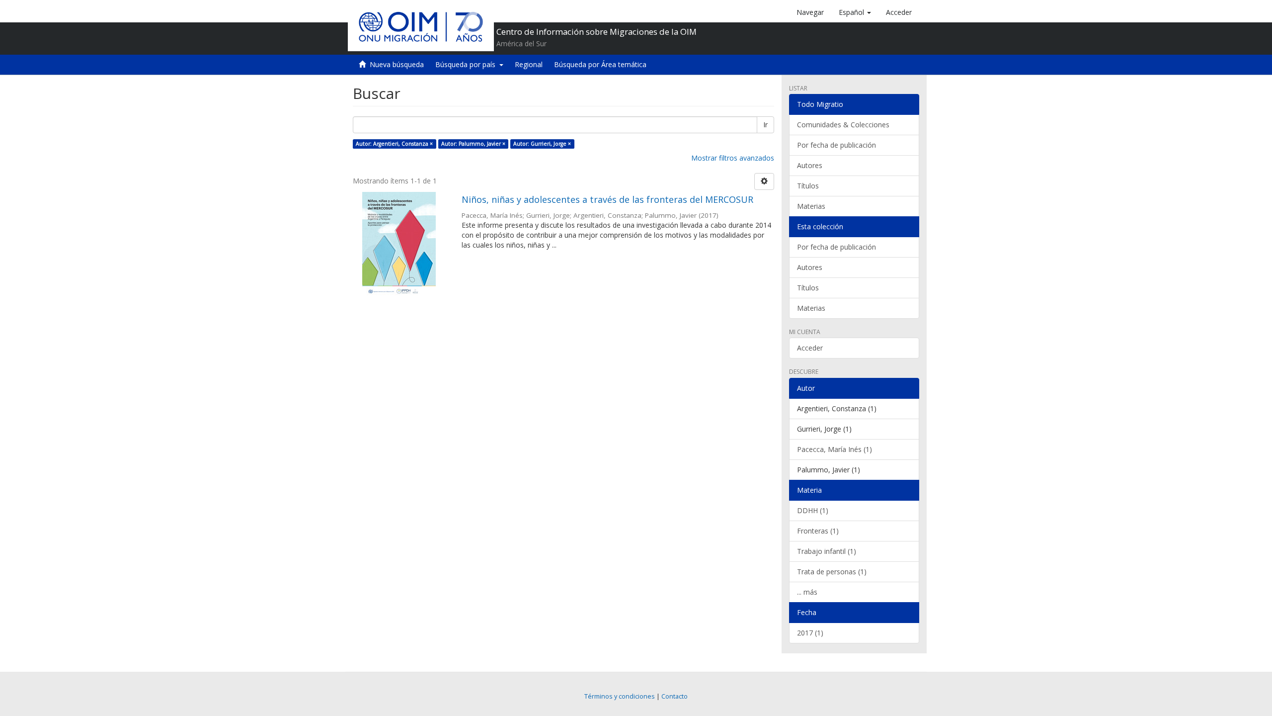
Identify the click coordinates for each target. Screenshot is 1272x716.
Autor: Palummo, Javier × (473, 143)
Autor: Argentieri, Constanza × (394, 143)
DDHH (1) (812, 510)
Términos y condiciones (619, 696)
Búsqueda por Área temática (600, 64)
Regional (529, 64)
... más (807, 592)
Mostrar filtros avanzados (732, 158)
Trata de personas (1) (832, 571)
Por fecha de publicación (836, 145)
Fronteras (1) (818, 531)
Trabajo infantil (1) (826, 551)
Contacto (674, 696)
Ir (765, 124)
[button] (854, 12)
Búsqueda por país (467, 64)
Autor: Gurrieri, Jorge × (542, 143)
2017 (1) (810, 632)
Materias (811, 206)
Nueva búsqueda (397, 64)
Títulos (808, 185)
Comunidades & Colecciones (843, 124)
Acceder (810, 348)
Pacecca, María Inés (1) (834, 449)
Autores (809, 165)
